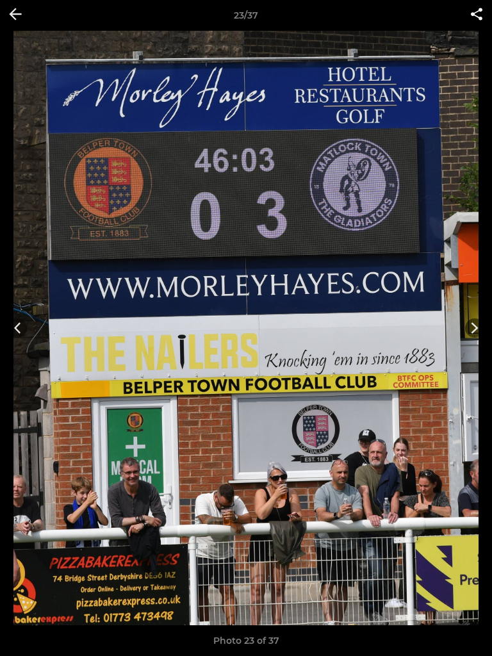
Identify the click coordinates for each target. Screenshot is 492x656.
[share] (476, 15)
